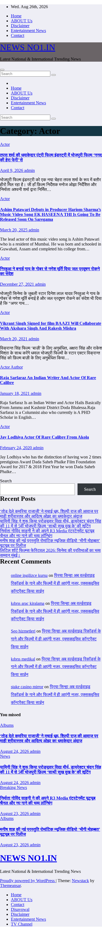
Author (17, 367)
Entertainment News (28, 30)
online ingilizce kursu (29, 575)
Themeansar (10, 885)
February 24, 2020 (16, 447)
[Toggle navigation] (2, 70)
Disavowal (20, 909)
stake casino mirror (27, 686)
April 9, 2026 (12, 170)
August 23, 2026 (15, 813)
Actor (5, 144)
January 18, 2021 (15, 393)
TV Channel (21, 924)
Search (6, 481)
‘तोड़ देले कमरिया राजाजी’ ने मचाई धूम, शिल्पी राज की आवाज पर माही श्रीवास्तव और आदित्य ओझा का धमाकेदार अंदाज (49, 513)
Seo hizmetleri (23, 631)
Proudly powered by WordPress (28, 880)
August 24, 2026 (15, 751)
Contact (17, 35)
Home (16, 16)
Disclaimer (20, 25)
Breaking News (13, 787)
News (5, 756)
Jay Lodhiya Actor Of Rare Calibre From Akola (44, 437)
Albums (7, 725)
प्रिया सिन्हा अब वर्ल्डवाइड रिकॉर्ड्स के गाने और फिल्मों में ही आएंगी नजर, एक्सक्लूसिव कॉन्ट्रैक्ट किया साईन (55, 583)
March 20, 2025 (14, 230)
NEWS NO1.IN (27, 47)
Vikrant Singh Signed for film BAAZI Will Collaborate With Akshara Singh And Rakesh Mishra (50, 326)
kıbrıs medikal (23, 659)
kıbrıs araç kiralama (27, 603)
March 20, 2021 (14, 338)
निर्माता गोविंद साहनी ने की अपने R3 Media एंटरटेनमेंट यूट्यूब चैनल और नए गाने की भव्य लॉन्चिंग (47, 533)
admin (29, 170)
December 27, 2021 (17, 284)
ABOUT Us (21, 20)
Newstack (80, 880)
